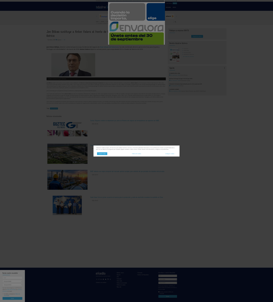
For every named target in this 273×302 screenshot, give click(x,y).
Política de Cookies (136, 153)
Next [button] (176, 16)
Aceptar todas (102, 153)
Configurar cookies (169, 153)
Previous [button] (96, 16)
